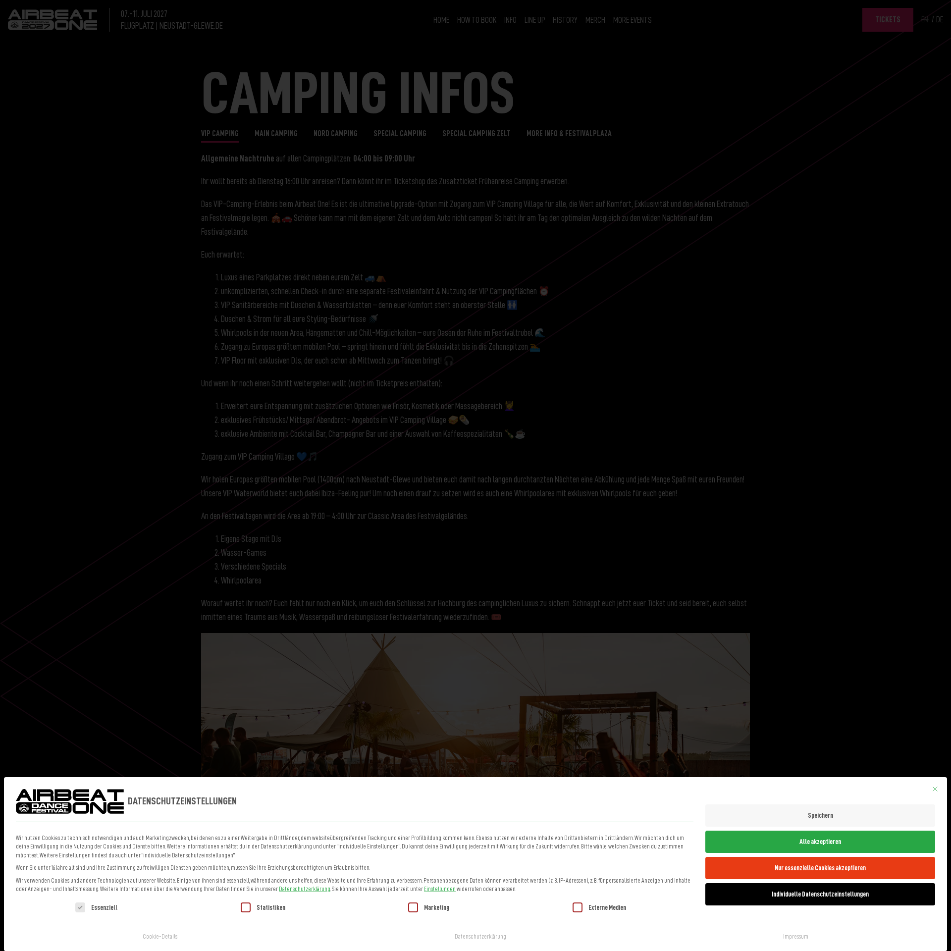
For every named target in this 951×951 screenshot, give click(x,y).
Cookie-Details (160, 937)
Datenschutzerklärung (304, 889)
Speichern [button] (820, 815)
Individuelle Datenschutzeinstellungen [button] (820, 894)
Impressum (795, 937)
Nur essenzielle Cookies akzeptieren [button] (820, 867)
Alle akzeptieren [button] (820, 841)
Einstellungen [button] (440, 889)
